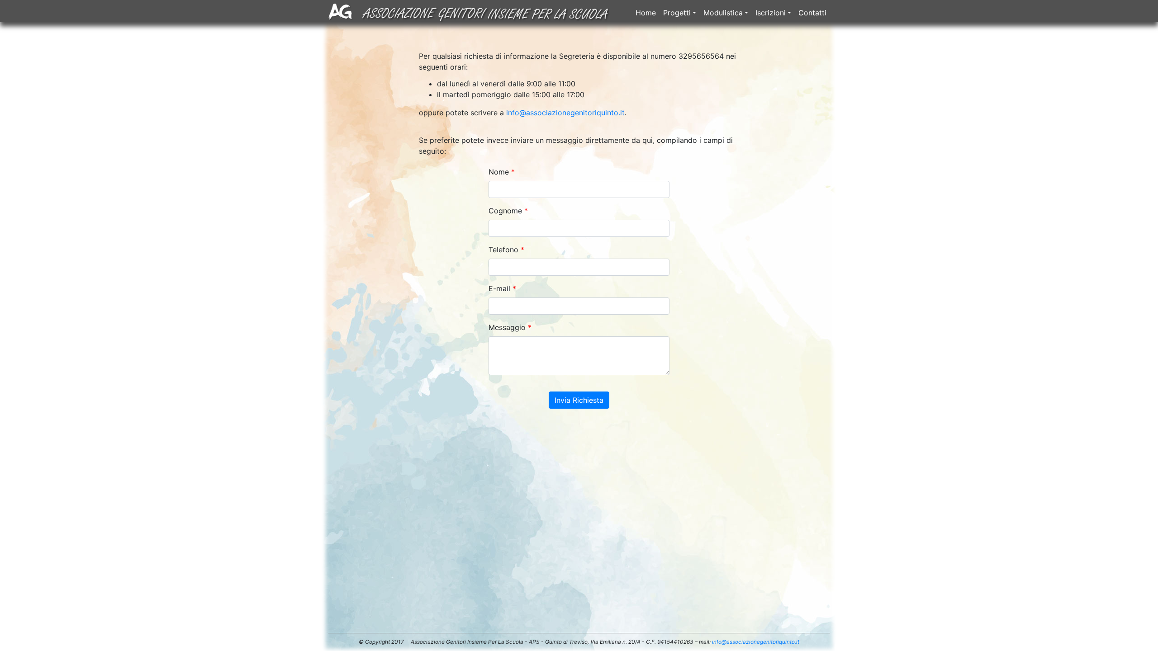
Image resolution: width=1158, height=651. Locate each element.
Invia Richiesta (579, 400)
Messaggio (507, 327)
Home (646, 12)
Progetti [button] (677, 12)
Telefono (503, 249)
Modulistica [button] (723, 12)
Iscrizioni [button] (770, 12)
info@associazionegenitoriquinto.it (565, 112)
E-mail (499, 288)
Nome (499, 171)
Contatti (812, 12)
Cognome (505, 210)
